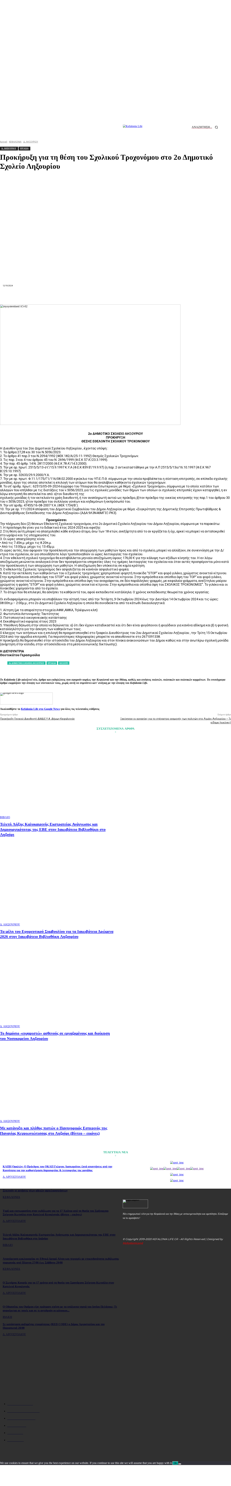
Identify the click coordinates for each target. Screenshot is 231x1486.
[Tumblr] (141, 295)
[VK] (154, 295)
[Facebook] (50, 295)
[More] (180, 296)
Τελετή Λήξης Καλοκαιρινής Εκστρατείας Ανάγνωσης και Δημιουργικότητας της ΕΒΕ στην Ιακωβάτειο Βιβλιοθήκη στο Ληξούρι (53, 829)
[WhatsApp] (89, 295)
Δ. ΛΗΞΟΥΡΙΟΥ (10, 924)
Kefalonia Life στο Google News (40, 708)
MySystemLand (133, 1243)
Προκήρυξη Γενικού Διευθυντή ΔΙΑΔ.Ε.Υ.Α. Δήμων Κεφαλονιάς (37, 718)
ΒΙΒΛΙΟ (5, 817)
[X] (63, 295)
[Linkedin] (102, 295)
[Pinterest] (76, 295)
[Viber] (167, 295)
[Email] (115, 295)
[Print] (128, 295)
